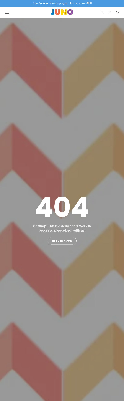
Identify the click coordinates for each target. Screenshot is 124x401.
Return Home (62, 241)
